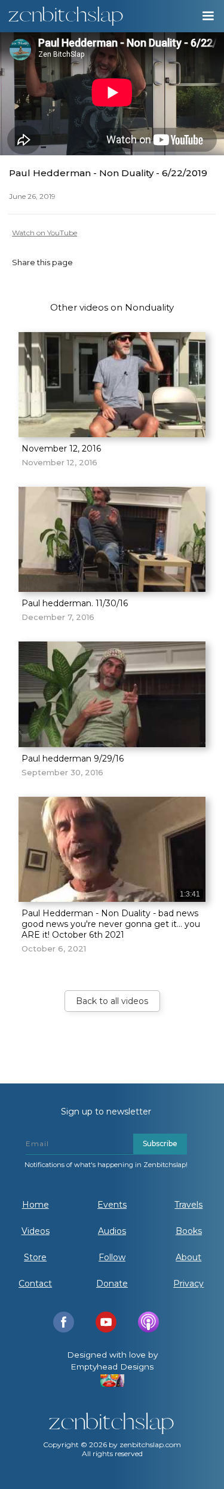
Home (35, 1205)
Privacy (188, 1283)
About (188, 1257)
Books (189, 1231)
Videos (36, 1231)
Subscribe (160, 1143)
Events (112, 1205)
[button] (207, 16)
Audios (112, 1231)
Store (35, 1257)
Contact (35, 1283)
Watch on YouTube (44, 232)
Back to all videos (112, 1001)
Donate (112, 1283)
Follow (112, 1257)
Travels (188, 1205)
